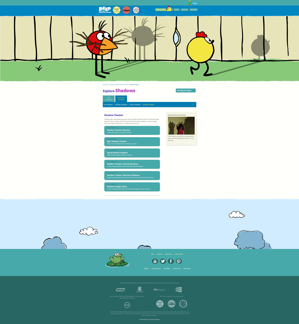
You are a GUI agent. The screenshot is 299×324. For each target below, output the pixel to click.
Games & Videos (161, 9)
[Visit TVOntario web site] (159, 290)
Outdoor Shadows (121, 105)
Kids (152, 254)
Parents (176, 9)
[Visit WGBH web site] (120, 289)
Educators (185, 9)
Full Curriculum (108, 98)
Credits (146, 268)
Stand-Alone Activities (121, 98)
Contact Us (176, 268)
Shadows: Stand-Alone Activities (119, 84)
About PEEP (193, 9)
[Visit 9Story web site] (139, 290)
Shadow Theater (148, 105)
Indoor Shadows (135, 105)
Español (195, 3)
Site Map (167, 268)
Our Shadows (108, 105)
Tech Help (186, 268)
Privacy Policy (156, 268)
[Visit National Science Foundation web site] (127, 305)
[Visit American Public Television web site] (178, 289)
